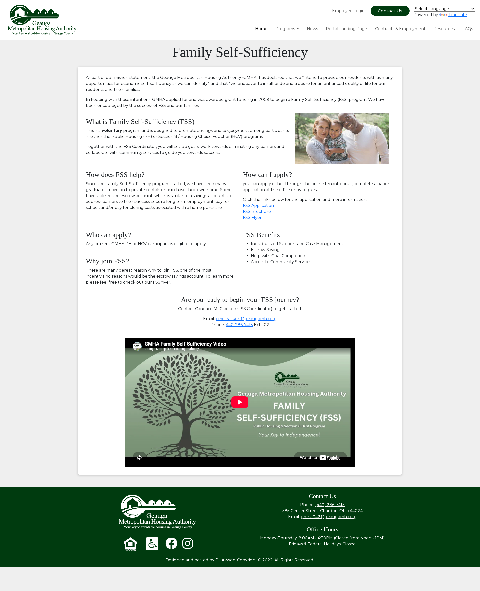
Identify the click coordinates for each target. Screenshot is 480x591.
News (312, 28)
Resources (444, 28)
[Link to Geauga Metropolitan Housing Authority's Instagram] (187, 546)
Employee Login (348, 10)
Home (261, 28)
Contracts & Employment (400, 28)
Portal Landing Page (346, 28)
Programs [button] (286, 28)
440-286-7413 (239, 324)
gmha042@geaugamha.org (329, 516)
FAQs (468, 28)
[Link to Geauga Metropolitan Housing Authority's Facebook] (172, 546)
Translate (457, 14)
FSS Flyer (252, 217)
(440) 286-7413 (330, 504)
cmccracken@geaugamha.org (246, 318)
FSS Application (258, 205)
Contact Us (390, 10)
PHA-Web (226, 560)
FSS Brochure (257, 211)
